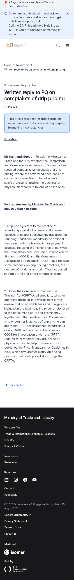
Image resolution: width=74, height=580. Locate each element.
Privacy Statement (15, 521)
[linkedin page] (6, 480)
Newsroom (22, 65)
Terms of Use (12, 527)
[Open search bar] (58, 45)
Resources (11, 462)
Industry (9, 440)
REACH (8, 533)
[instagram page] (16, 480)
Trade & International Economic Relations (29, 434)
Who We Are (12, 427)
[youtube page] (34, 480)
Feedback (10, 494)
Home (7, 65)
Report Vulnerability (16, 515)
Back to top (16, 385)
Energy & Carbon (14, 446)
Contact (9, 488)
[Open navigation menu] (67, 45)
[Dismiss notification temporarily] (67, 13)
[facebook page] (25, 480)
